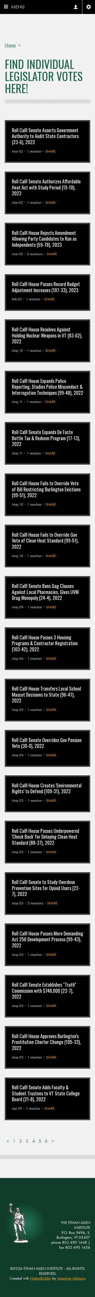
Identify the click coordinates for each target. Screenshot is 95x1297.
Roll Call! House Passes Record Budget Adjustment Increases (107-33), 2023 (46, 287)
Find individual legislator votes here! (44, 76)
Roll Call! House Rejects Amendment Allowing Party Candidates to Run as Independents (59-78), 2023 (44, 238)
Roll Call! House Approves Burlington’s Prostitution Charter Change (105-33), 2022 (46, 1042)
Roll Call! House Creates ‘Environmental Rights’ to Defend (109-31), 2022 (47, 788)
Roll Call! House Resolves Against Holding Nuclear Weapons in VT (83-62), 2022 (47, 335)
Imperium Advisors (71, 1278)
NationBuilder (40, 1278)
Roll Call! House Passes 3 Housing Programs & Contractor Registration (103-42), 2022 (45, 643)
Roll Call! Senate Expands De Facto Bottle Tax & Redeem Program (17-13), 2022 (46, 438)
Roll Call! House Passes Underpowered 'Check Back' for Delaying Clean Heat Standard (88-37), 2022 (45, 836)
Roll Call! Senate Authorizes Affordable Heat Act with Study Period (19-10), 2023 (46, 187)
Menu (18, 7)
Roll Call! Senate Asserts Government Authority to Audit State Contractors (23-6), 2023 (45, 136)
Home (10, 45)
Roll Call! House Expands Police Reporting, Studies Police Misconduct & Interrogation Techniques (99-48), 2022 (47, 386)
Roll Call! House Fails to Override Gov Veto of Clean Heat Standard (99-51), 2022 (45, 540)
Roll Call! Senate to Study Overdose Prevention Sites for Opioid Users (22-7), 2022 (46, 887)
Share (50, 151)
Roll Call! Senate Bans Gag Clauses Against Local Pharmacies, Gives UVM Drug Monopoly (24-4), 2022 (45, 591)
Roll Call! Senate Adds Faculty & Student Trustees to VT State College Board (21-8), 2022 (46, 1093)
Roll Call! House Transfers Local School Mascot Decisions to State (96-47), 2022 (46, 694)
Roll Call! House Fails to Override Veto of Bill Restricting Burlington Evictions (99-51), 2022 (46, 489)
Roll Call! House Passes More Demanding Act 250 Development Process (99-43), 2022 (47, 939)
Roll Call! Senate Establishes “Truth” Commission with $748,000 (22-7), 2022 (44, 990)
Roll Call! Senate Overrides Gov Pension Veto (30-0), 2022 (47, 743)
